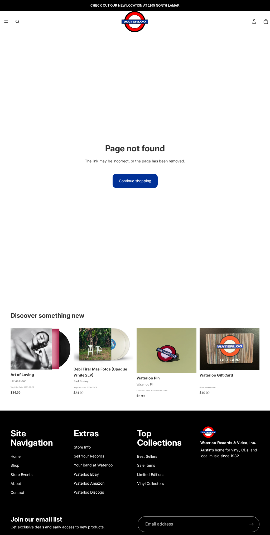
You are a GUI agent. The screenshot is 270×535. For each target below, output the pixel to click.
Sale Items (146, 465)
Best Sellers (147, 456)
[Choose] (125, 356)
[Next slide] (190, 350)
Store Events (21, 474)
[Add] (62, 362)
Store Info (82, 447)
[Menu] (6, 22)
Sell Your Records (89, 456)
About (16, 483)
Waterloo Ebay (86, 474)
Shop (15, 465)
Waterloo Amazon (89, 483)
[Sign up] (251, 524)
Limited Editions (150, 474)
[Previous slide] (142, 350)
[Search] (17, 21)
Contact (17, 492)
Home (16, 456)
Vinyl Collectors (150, 483)
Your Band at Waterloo (93, 465)
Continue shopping (135, 181)
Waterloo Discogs (89, 492)
